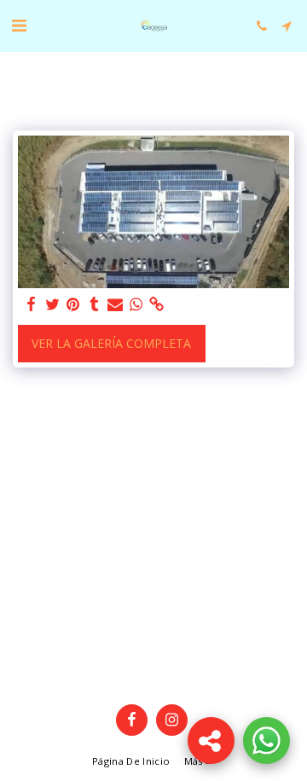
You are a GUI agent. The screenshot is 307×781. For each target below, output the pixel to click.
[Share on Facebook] (31, 304)
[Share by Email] (115, 304)
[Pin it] (73, 304)
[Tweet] (53, 304)
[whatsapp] (136, 304)
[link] (157, 304)
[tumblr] (94, 304)
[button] (18, 25)
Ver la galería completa (111, 343)
